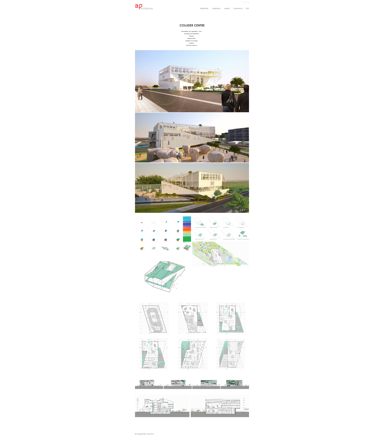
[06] (220, 228)
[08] (220, 254)
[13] (163, 234)
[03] (192, 188)
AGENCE (216, 8)
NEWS (227, 8)
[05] (192, 137)
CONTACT (238, 8)
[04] (192, 81)
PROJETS (204, 8)
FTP (247, 8)
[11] (163, 275)
